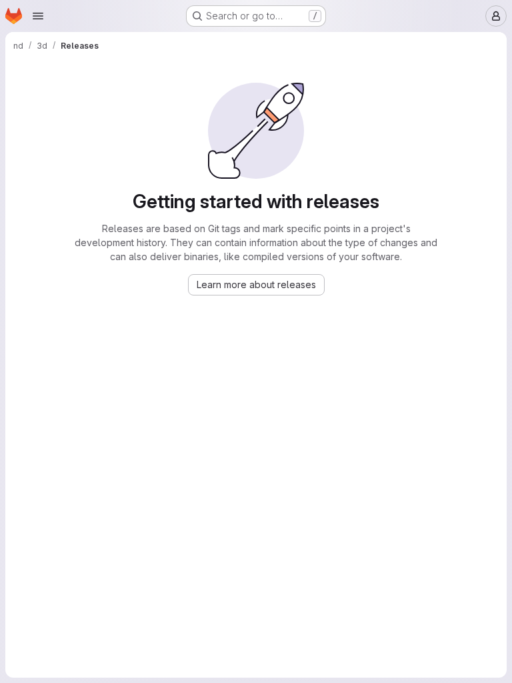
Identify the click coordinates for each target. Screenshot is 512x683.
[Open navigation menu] (38, 16)
